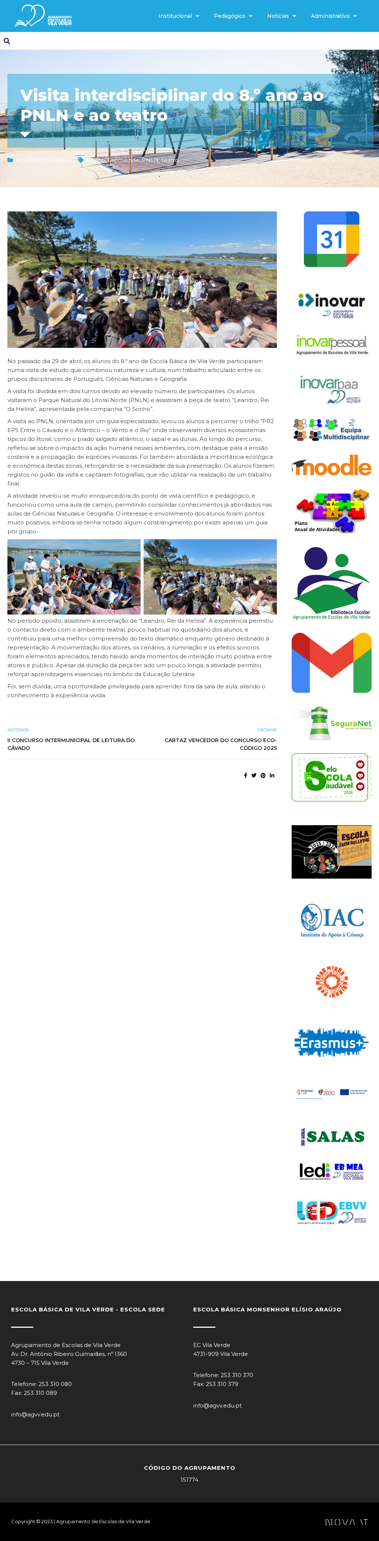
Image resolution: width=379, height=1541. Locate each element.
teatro (170, 160)
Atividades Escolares (44, 160)
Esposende (123, 160)
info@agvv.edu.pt (35, 1414)
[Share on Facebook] (245, 775)
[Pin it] (263, 775)
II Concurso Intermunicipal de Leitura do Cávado (71, 744)
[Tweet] (253, 775)
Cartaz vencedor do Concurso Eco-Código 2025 (221, 744)
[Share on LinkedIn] (272, 775)
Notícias (278, 16)
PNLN (150, 160)
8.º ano (95, 160)
